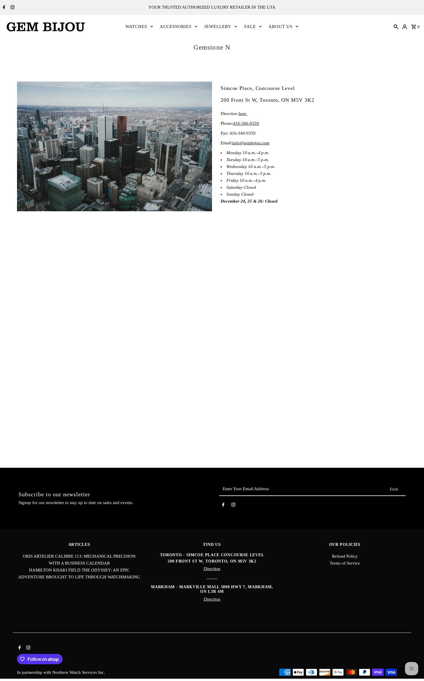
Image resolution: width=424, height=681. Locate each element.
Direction (212, 568)
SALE (250, 26)
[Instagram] (11, 8)
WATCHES (136, 26)
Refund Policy (345, 556)
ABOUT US (280, 26)
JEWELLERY (217, 26)
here (243, 113)
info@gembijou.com (250, 143)
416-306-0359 (246, 123)
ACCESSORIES (176, 26)
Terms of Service (345, 563)
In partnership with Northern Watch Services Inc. (61, 672)
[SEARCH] (396, 26)
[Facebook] (3, 8)
